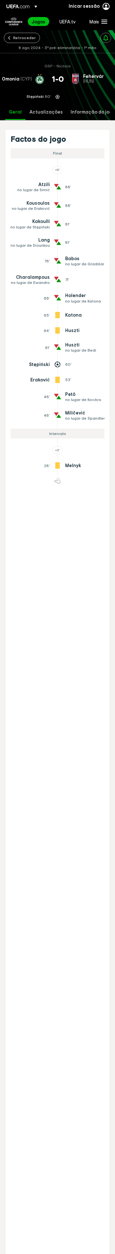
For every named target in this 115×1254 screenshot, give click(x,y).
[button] (97, 21)
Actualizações (46, 112)
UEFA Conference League (13, 21)
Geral (15, 112)
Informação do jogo (93, 112)
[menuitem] (40, 21)
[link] (38, 21)
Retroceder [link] (24, 37)
